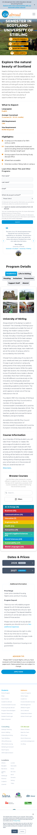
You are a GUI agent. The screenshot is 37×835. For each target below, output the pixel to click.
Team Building (5, 738)
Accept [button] (14, 831)
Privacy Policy (16, 820)
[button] (3, 241)
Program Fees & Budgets (8, 710)
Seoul (12, 774)
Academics (24, 698)
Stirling (13, 780)
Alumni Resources (26, 738)
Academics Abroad (6, 701)
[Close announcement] (34, 5)
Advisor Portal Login (26, 716)
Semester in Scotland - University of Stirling (18, 248)
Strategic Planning (6, 729)
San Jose (13, 771)
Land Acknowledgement (27, 741)
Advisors (24, 690)
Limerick (3, 784)
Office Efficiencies (6, 741)
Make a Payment (6, 719)
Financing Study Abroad (7, 707)
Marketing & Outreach (7, 746)
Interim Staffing (5, 732)
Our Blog (23, 744)
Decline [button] (22, 831)
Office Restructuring (7, 744)
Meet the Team (25, 732)
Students (4, 690)
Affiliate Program (25, 707)
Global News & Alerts (26, 713)
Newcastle (13, 765)
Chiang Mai (3, 772)
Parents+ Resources (6, 713)
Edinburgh (4, 775)
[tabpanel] (18, 419)
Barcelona (4, 768)
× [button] (33, 813)
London (13, 763)
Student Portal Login (7, 716)
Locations (5, 760)
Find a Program (5, 693)
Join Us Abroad (25, 710)
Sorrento (13, 777)
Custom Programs (26, 693)
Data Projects (5, 749)
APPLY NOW (18, 672)
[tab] (11, 274)
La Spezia (3, 781)
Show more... (7, 468)
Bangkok (3, 765)
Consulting (5, 726)
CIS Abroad (25, 726)
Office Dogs (24, 735)
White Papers (24, 696)
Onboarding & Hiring (7, 735)
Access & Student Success (8, 704)
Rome (12, 768)
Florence (3, 778)
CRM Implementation (7, 752)
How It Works (5, 698)
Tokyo (12, 783)
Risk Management (26, 704)
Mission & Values (25, 729)
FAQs (2, 696)
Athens (3, 763)
